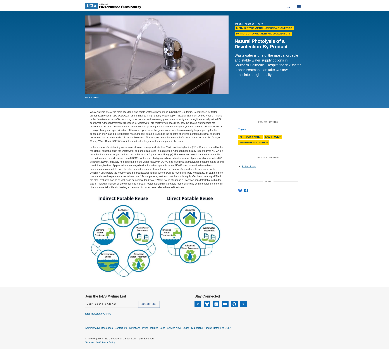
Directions (134, 328)
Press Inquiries (150, 328)
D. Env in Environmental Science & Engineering (264, 28)
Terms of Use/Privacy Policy (100, 342)
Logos (186, 328)
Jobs (162, 328)
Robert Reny (249, 166)
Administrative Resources (99, 328)
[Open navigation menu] (298, 6)
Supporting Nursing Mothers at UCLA (211, 328)
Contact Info (121, 328)
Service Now (174, 328)
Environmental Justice (254, 142)
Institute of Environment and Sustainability (263, 34)
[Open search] (288, 6)
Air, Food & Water (250, 137)
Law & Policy (273, 137)
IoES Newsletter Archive (98, 313)
